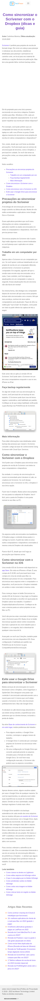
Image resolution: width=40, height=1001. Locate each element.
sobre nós (5, 989)
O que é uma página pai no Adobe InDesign (22, 878)
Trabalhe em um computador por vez (23, 175)
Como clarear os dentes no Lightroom (19, 872)
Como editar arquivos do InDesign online (21, 875)
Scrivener (5, 45)
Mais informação (16, 181)
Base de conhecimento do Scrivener (22, 724)
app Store (5, 570)
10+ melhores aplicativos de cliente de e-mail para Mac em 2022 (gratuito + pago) (22, 921)
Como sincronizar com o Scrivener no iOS (21, 189)
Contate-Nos (15, 989)
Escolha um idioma (10, 998)
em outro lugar (7, 727)
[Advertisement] (20, 86)
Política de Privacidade (29, 989)
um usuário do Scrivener (29, 816)
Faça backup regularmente (20, 178)
